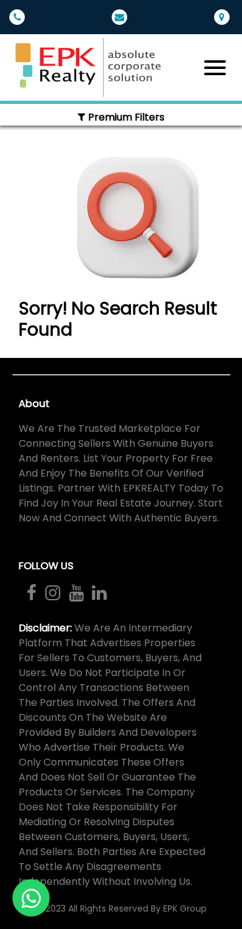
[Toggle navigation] (215, 68)
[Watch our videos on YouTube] (75, 593)
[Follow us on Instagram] (52, 593)
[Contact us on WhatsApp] (31, 898)
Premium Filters (125, 117)
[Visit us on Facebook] (32, 593)
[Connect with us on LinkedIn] (99, 593)
